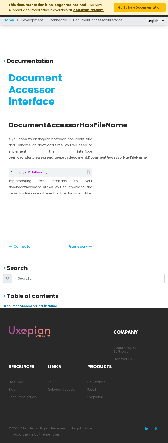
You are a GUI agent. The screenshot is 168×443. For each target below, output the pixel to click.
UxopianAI (95, 397)
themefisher (49, 434)
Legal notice (82, 428)
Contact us (123, 359)
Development (32, 20)
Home (9, 20)
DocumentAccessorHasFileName (30, 306)
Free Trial (16, 382)
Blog (12, 389)
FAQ (51, 382)
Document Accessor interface (97, 20)
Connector (58, 20)
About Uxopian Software (125, 349)
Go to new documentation (139, 7)
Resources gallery (23, 397)
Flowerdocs (96, 382)
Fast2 (91, 389)
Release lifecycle (61, 389)
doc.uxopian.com (88, 10)
